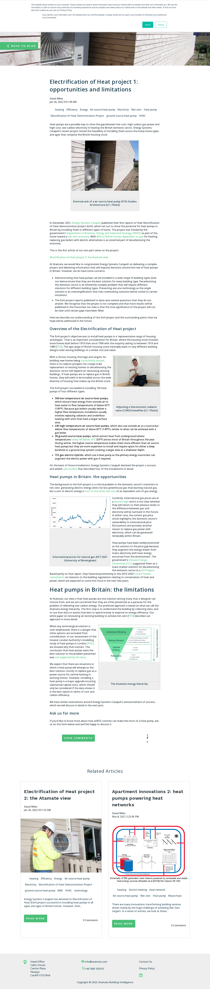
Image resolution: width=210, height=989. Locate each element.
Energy (84, 109)
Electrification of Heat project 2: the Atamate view (79, 257)
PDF (131, 616)
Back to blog (23, 45)
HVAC (142, 115)
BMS (60, 890)
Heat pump (150, 109)
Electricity (123, 109)
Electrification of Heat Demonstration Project (77, 115)
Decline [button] (161, 24)
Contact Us (145, 961)
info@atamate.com (96, 961)
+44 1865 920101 (94, 968)
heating (59, 109)
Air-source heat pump (102, 109)
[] (90, 643)
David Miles (56, 98)
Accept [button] (148, 24)
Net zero (136, 109)
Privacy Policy (147, 968)
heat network (157, 889)
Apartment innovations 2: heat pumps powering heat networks (147, 798)
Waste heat (175, 895)
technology (80, 890)
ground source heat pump (121, 115)
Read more (35, 918)
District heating (138, 889)
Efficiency (71, 109)
